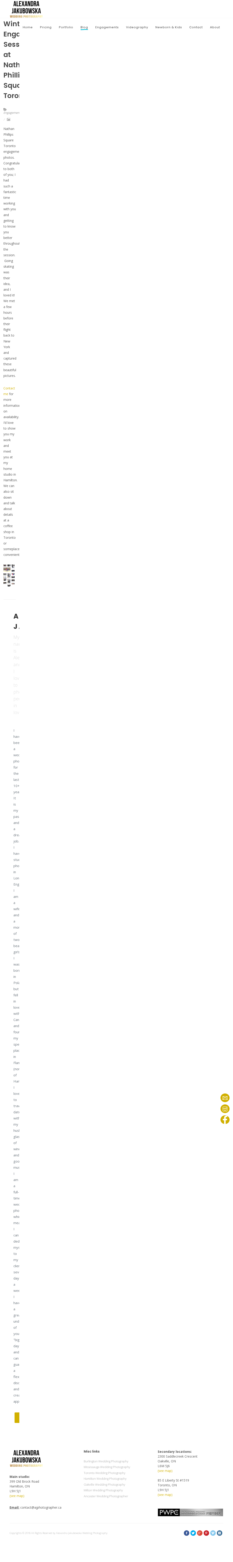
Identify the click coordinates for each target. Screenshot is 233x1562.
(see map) (17, 1496)
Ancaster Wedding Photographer (106, 1496)
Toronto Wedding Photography (104, 1473)
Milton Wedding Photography (103, 1490)
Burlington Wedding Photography (106, 1461)
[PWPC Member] (190, 1512)
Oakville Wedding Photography (104, 1484)
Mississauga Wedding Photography (107, 1467)
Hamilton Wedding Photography (105, 1479)
